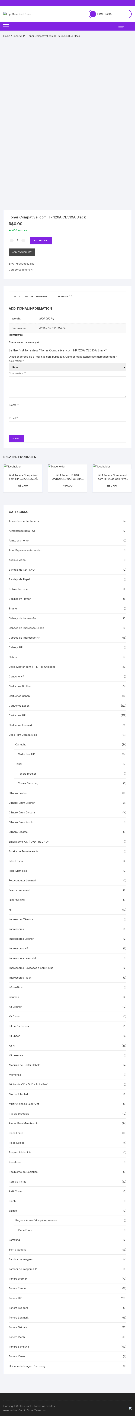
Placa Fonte (25, 1230)
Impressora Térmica (21, 919)
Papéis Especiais (19, 1113)
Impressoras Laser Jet (22, 958)
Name (14, 405)
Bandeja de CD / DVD (22, 569)
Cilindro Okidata (18, 832)
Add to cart (41, 240)
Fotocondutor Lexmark (22, 880)
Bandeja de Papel (19, 579)
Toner (18, 764)
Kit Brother (15, 1006)
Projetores (15, 1162)
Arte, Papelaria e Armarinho (25, 550)
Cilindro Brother (18, 793)
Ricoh (12, 1201)
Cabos (13, 657)
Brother (13, 608)
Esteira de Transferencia (23, 851)
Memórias (15, 1074)
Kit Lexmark (16, 1055)
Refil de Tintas (17, 1181)
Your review (17, 373)
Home (6, 35)
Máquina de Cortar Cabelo (24, 1065)
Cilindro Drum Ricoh (21, 822)
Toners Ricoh (17, 1337)
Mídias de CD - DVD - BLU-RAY (28, 1084)
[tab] (30, 296)
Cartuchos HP (17, 715)
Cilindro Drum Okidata (22, 812)
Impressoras (16, 929)
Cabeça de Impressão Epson (26, 628)
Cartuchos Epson (19, 705)
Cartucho (20, 744)
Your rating (16, 361)
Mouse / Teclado (19, 1094)
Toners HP (18, 35)
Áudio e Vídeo (17, 560)
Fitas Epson (16, 861)
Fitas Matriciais (18, 870)
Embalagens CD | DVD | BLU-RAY (29, 841)
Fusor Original (17, 900)
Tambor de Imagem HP (23, 1269)
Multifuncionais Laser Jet (24, 1104)
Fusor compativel (19, 890)
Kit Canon (14, 1016)
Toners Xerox (17, 1356)
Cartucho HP (16, 676)
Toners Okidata (18, 1327)
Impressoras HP (18, 948)
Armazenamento (19, 540)
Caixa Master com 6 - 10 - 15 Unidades (32, 666)
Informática (15, 987)
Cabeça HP (16, 647)
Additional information (30, 296)
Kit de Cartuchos (19, 1026)
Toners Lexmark (18, 1317)
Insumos (14, 997)
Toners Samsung (28, 783)
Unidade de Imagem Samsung (27, 1366)
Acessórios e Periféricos (24, 521)
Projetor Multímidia (20, 1152)
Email (13, 418)
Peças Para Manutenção (23, 1123)
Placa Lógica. (17, 1142)
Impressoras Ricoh (20, 977)
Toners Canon (17, 1288)
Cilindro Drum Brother (22, 802)
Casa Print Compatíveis (23, 734)
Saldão (13, 1210)
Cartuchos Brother (20, 686)
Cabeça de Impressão (22, 618)
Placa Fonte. (16, 1133)
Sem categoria (17, 1249)
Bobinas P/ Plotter (20, 598)
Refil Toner (15, 1191)
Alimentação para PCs (22, 530)
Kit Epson (14, 1036)
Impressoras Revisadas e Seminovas (31, 968)
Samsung (14, 1240)
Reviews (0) (64, 296)
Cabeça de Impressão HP (24, 637)
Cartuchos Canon (19, 696)
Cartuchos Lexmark (21, 725)
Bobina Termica (18, 589)
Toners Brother (27, 773)
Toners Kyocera (18, 1308)
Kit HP (12, 1045)
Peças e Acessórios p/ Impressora (36, 1220)
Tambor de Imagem (21, 1259)
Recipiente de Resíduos (23, 1172)
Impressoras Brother (21, 938)
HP (10, 909)
